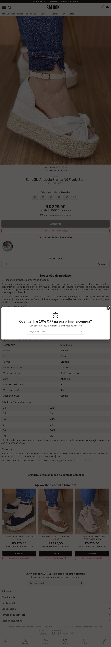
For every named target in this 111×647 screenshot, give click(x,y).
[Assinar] (81, 331)
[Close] (108, 308)
